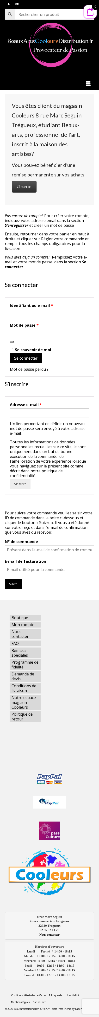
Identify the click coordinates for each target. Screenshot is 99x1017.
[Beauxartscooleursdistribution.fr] (49, 45)
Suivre (13, 584)
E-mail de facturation (25, 561)
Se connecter (25, 358)
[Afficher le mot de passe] (12, 342)
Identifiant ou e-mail (42, 305)
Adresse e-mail (37, 404)
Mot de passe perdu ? (29, 369)
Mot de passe (35, 325)
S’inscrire (20, 484)
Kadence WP (82, 1009)
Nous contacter (49, 934)
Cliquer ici (24, 186)
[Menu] (88, 84)
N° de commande (21, 541)
